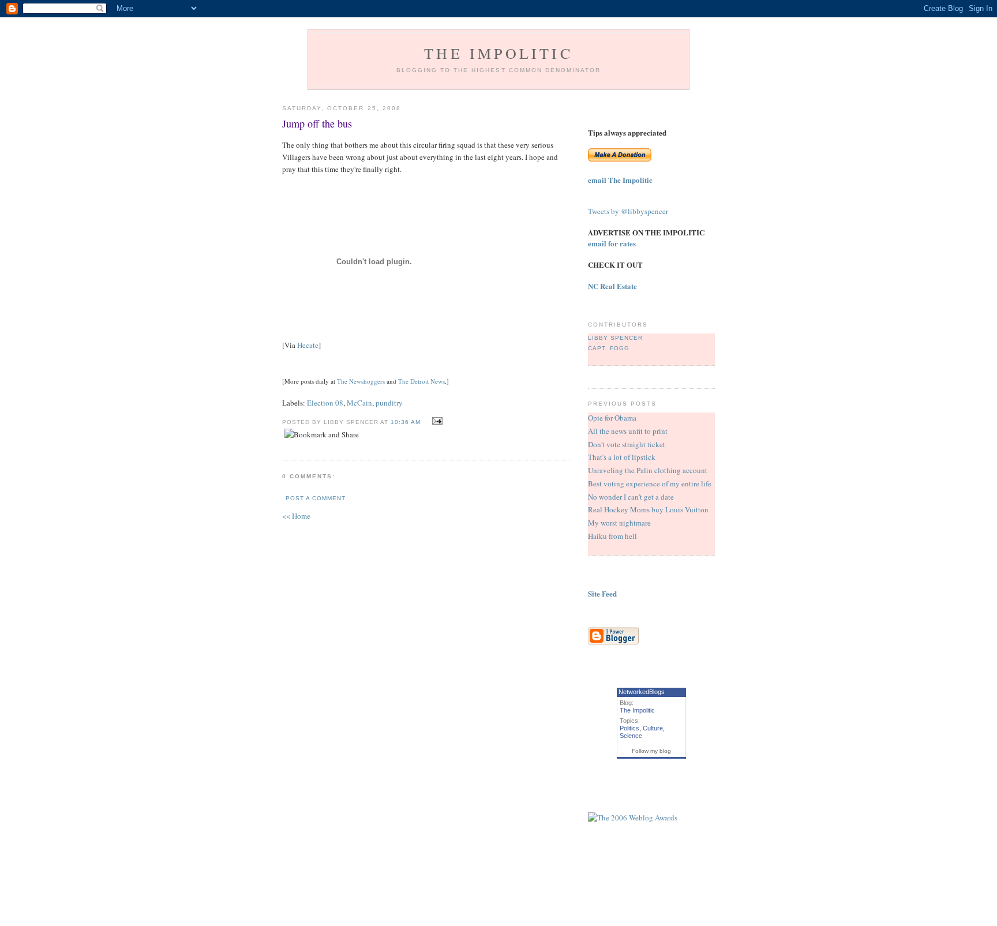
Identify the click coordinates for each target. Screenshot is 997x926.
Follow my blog (651, 751)
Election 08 (325, 403)
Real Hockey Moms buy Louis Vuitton (648, 509)
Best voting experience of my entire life (649, 483)
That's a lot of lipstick (621, 457)
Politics (629, 728)
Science (631, 735)
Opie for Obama (612, 418)
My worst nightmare (619, 523)
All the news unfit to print (628, 431)
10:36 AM (406, 422)
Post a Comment (316, 498)
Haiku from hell (612, 536)
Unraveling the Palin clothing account (647, 470)
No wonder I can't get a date (631, 497)
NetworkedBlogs (642, 691)
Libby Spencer (615, 338)
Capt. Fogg (608, 348)
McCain (359, 403)
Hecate (307, 345)
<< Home (296, 516)
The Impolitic (498, 53)
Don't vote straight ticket (626, 444)
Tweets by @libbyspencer (628, 211)
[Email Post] (435, 421)
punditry (389, 403)
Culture (653, 728)
